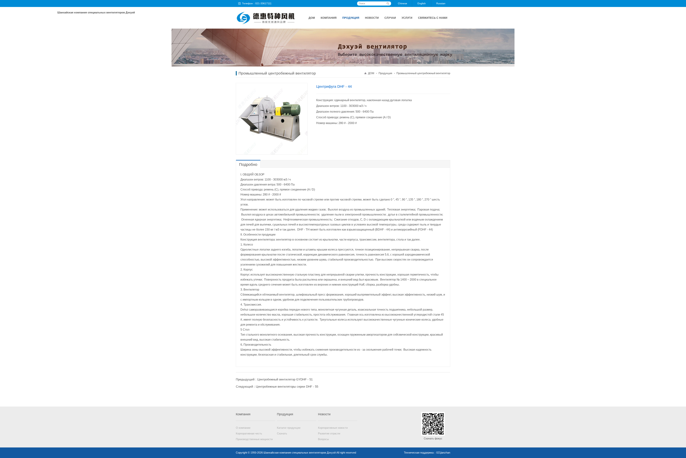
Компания (329, 17)
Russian (440, 3)
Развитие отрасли (329, 433)
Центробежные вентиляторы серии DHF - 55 (287, 386)
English (421, 3)
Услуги (407, 17)
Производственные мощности (254, 439)
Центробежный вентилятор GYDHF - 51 (285, 379)
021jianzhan (443, 452)
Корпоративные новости (333, 427)
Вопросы (323, 439)
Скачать (282, 433)
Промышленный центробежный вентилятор (423, 73)
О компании (243, 427)
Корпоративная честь (249, 433)
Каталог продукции (288, 427)
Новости (372, 17)
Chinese (402, 3)
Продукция (350, 17)
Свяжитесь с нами (432, 17)
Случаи (390, 17)
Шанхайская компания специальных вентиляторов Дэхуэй (266, 18)
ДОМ (312, 17)
